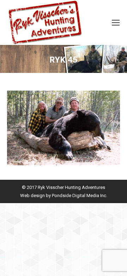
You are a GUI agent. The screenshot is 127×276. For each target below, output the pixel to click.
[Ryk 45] (63, 128)
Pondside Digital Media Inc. (79, 195)
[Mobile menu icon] (115, 22)
